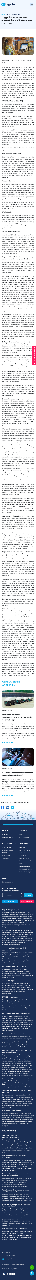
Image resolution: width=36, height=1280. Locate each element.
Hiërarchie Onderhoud (26, 869)
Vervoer (21, 853)
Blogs (21, 834)
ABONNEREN (28, 895)
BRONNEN (9, 14)
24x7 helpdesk (24, 837)
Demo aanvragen (7, 882)
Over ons (5, 834)
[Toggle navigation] (32, 4)
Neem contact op (7, 837)
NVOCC (4, 853)
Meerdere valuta (24, 850)
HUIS (2, 14)
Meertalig (22, 847)
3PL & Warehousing (8, 850)
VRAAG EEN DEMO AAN (27, 901)
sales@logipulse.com (11, 1259)
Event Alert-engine (25, 872)
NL (23, 5)
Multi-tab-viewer (24, 866)
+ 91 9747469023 (11, 1255)
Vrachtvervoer (6, 847)
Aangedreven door (6, 1252)
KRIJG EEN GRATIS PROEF (10, 901)
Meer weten (6, 742)
